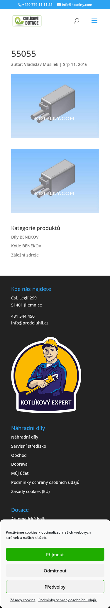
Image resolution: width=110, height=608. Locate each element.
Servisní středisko (28, 446)
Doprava (19, 464)
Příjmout (55, 554)
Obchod (19, 455)
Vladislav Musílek (41, 64)
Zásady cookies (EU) (30, 491)
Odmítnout (55, 571)
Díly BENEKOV (25, 237)
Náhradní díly (24, 437)
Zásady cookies (22, 599)
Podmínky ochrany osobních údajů (67, 599)
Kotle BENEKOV (26, 246)
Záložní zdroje (25, 255)
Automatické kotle (29, 519)
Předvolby (55, 587)
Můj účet (19, 473)
